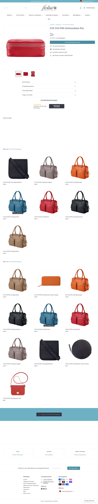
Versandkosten (61, 38)
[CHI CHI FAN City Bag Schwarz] (80, 204)
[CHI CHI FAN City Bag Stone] (18, 239)
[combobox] (15, 7)
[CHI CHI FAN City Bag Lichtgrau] (49, 170)
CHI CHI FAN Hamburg (68, 24)
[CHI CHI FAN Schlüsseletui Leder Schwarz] (80, 351)
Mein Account (26, 493)
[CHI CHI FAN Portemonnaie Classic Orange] (49, 282)
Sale (49, 19)
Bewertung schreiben (57, 106)
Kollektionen (59, 24)
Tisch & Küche (20, 15)
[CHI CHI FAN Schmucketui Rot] (10, 132)
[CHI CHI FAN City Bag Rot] (49, 204)
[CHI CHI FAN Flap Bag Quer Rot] (18, 386)
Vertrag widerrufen (89, 500)
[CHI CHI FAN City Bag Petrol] (18, 204)
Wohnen (9, 15)
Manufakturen (77, 15)
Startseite (52, 24)
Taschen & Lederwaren (35, 15)
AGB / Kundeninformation (29, 483)
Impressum (26, 489)
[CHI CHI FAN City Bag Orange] (80, 170)
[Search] (26, 7)
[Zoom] (25, 47)
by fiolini (87, 15)
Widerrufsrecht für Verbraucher (31, 485)
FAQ (24, 491)
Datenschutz (26, 487)
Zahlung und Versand (28, 481)
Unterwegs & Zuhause (52, 15)
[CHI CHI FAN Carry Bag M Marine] (18, 170)
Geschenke (65, 15)
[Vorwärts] (47, 74)
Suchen (25, 479)
